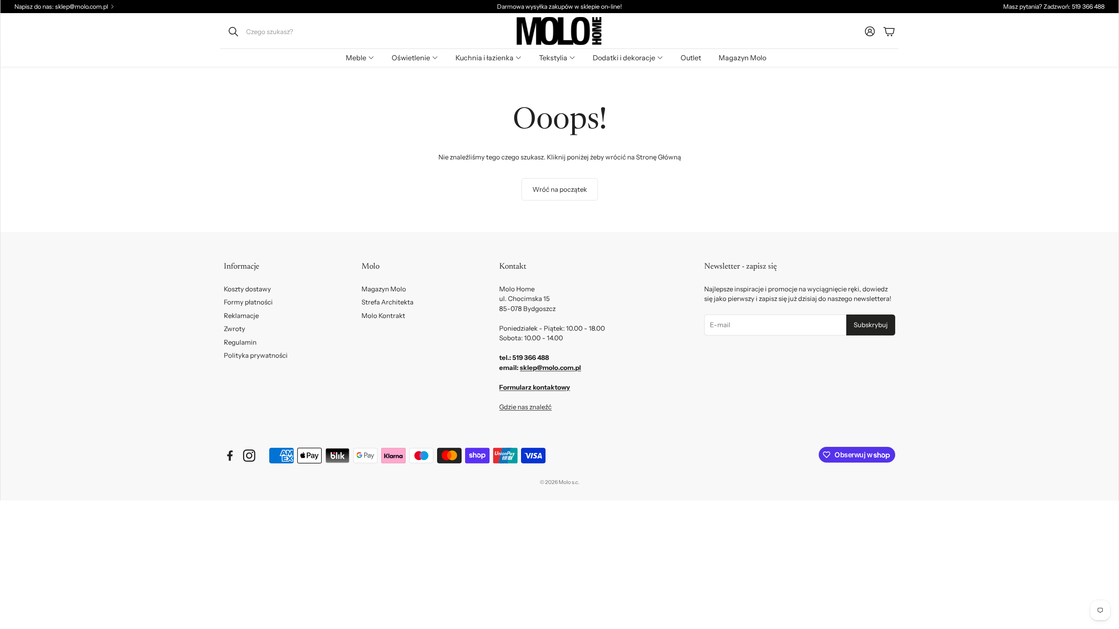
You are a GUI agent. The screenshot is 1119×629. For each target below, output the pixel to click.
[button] (282, 31)
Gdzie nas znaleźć (525, 407)
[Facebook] (230, 455)
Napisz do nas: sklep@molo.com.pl (61, 6)
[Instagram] (249, 455)
